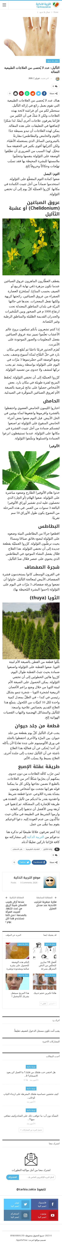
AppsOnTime (22, 1240)
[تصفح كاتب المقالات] (57, 78)
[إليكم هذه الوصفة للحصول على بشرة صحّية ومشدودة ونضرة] (17, 951)
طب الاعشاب (17, 849)
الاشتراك (12, 1177)
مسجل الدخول (36, 1031)
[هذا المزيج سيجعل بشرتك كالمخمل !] (17, 982)
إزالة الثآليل (47, 849)
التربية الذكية (35, 837)
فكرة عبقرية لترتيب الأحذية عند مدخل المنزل (45, 905)
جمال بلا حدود (53, 61)
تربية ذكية (31, 1066)
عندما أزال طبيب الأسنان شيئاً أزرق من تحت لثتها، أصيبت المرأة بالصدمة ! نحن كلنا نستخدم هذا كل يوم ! (16, 912)
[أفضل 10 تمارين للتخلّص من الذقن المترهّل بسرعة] (44, 951)
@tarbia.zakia (26, 1189)
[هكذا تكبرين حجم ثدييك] (44, 982)
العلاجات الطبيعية (33, 849)
